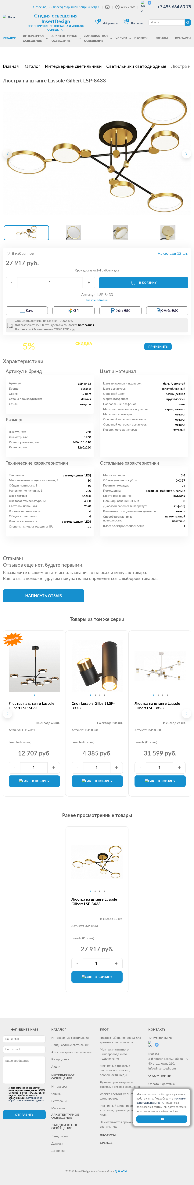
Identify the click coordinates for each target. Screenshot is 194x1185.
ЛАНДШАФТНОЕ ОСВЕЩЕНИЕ (64, 1127)
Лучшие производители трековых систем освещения (120, 1084)
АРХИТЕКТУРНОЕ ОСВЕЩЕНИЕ (65, 1116)
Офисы (56, 1093)
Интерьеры (59, 1086)
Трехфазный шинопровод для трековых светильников (120, 1040)
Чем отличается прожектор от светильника (121, 1124)
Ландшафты (60, 1136)
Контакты (157, 1029)
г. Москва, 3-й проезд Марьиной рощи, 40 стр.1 (66, 7)
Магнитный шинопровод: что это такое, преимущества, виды (120, 1110)
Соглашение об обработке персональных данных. (27, 1099)
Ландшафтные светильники (70, 1045)
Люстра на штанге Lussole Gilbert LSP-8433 (94, 902)
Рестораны (59, 1101)
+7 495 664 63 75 (174, 7)
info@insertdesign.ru (162, 1068)
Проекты (108, 1135)
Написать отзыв (43, 596)
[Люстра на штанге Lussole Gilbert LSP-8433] (97, 154)
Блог (104, 1029)
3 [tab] (99, 695)
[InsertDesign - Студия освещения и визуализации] (9, 22)
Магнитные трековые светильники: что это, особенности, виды (115, 1070)
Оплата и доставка (161, 1083)
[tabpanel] (34, 666)
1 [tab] (34, 695)
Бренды (107, 1142)
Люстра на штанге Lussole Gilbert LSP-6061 (31, 706)
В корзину (147, 282)
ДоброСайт (122, 1171)
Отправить (24, 1114)
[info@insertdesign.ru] (107, 7)
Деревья (57, 1143)
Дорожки (58, 1150)
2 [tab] (95, 695)
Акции (55, 1066)
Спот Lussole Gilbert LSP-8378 (93, 706)
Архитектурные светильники (71, 1052)
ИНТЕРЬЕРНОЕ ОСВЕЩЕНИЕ (63, 1077)
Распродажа (60, 1059)
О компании (159, 1075)
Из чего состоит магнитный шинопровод (119, 1096)
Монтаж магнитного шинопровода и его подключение (114, 1054)
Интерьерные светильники (70, 1037)
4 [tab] (104, 695)
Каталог (58, 1029)
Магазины (58, 1108)
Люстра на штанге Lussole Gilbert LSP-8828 (157, 706)
